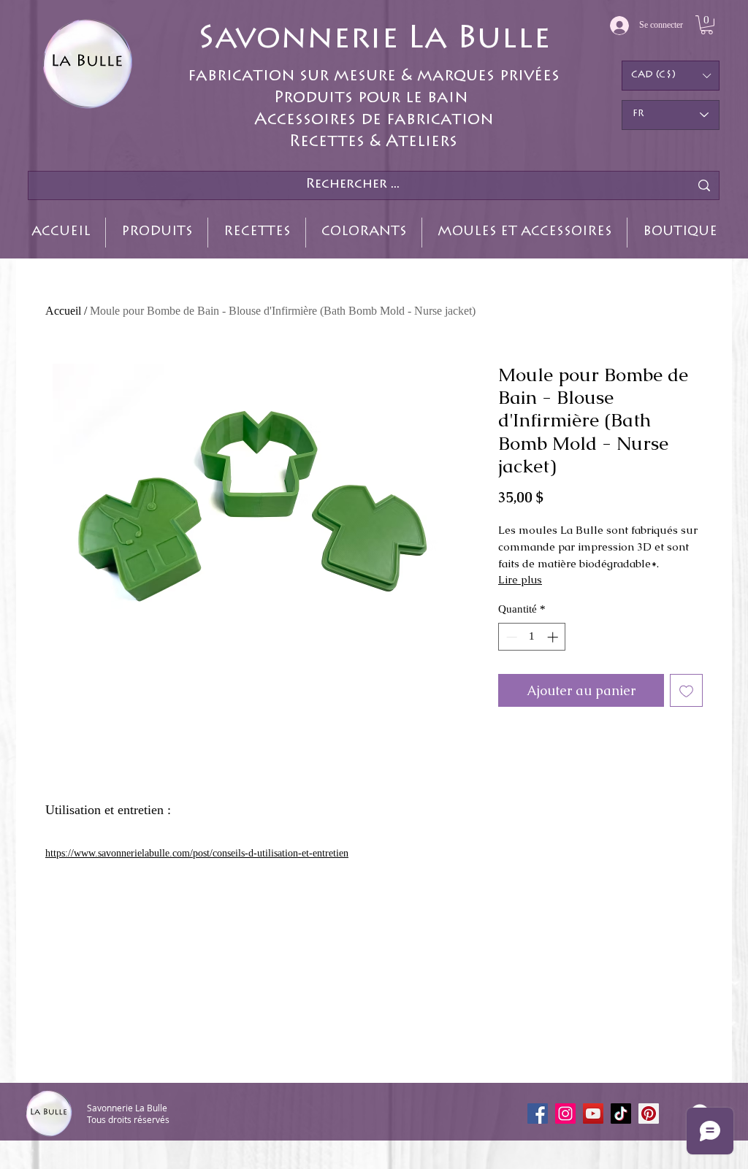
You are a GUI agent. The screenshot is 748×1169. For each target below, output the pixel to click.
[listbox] (671, 76)
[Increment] (554, 637)
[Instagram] (565, 1113)
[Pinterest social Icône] (648, 1113)
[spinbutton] (532, 637)
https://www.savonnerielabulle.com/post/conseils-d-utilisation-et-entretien (196, 853)
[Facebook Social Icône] (537, 1113)
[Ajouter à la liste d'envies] (686, 690)
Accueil (63, 310)
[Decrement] (510, 637)
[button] (706, 24)
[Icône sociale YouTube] (593, 1113)
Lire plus (520, 579)
